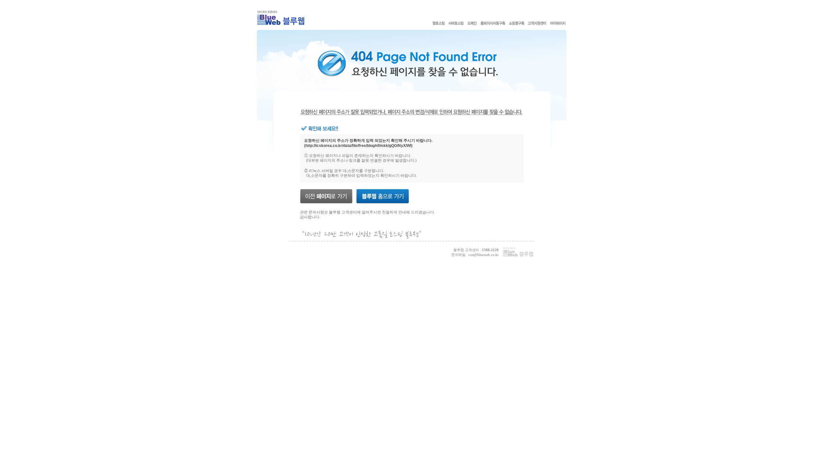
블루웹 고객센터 (343, 212)
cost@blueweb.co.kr (483, 255)
